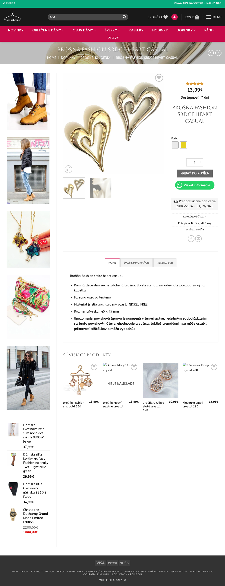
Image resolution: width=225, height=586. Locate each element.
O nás (25, 571)
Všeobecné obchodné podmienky (146, 571)
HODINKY (160, 30)
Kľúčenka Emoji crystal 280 (193, 404)
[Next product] (211, 53)
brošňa (200, 229)
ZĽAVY (113, 38)
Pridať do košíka (195, 173)
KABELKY (136, 30)
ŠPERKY (111, 30)
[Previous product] (218, 53)
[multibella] (22, 17)
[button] (174, 17)
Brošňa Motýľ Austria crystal (113, 404)
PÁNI (208, 30)
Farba (174, 138)
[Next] (157, 124)
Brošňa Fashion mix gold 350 (73, 404)
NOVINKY (16, 30)
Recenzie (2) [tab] (165, 262)
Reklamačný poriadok (127, 574)
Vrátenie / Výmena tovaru (104, 571)
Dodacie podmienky (70, 571)
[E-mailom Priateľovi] (198, 238)
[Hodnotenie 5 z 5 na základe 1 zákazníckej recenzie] (194, 83)
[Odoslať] (124, 17)
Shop (14, 571)
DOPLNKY (185, 30)
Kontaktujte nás (42, 571)
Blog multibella (201, 571)
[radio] (175, 145)
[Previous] (70, 124)
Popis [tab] (112, 262)
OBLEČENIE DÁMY (46, 30)
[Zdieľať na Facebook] (191, 238)
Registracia (179, 571)
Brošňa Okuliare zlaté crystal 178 (154, 406)
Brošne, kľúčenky (95, 58)
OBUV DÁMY (83, 30)
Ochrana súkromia (96, 574)
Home (51, 58)
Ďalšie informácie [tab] (136, 262)
